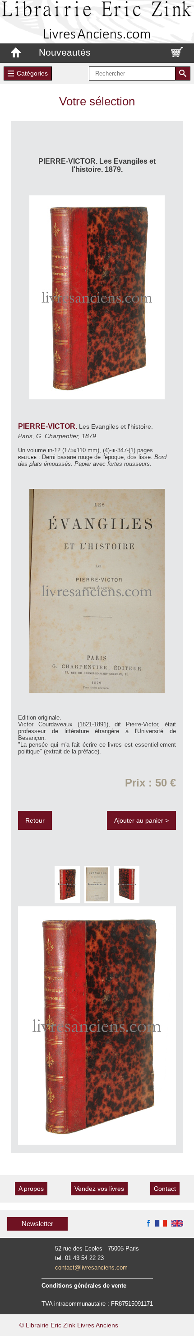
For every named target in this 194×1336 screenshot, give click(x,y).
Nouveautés (65, 52)
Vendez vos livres (99, 1188)
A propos (31, 1188)
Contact (165, 1188)
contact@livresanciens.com (91, 1267)
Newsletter (37, 1223)
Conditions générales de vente (84, 1285)
